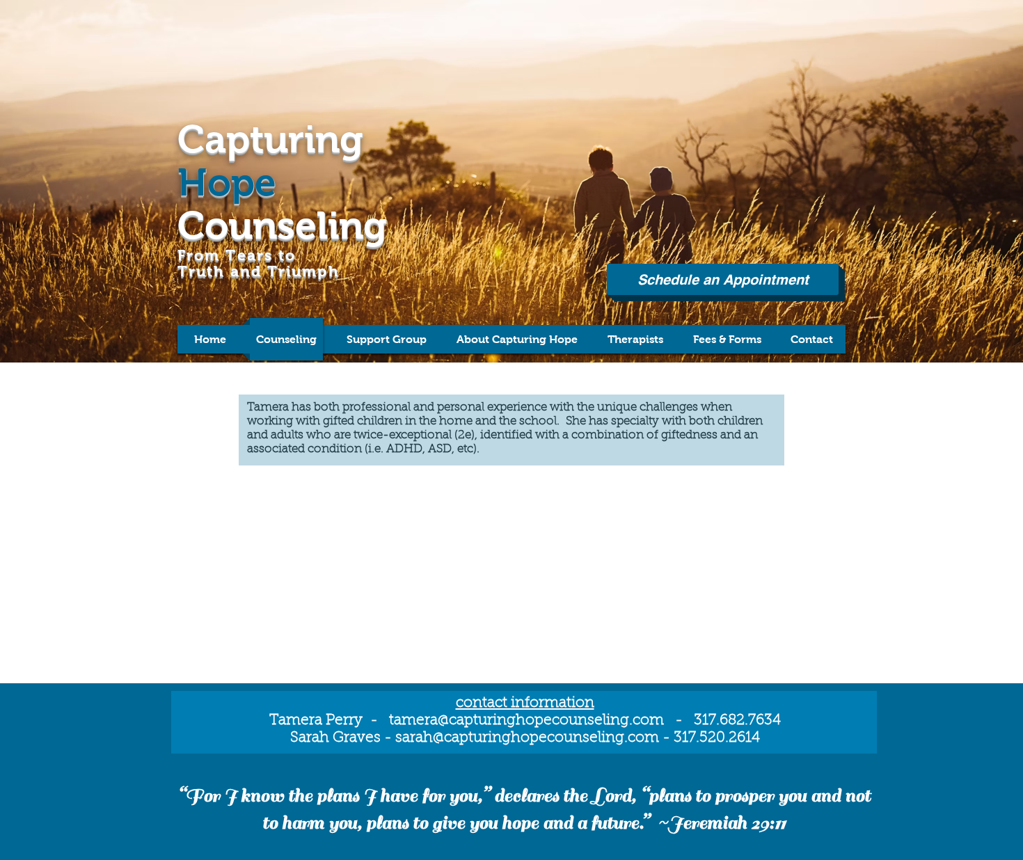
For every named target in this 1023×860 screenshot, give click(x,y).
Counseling (282, 225)
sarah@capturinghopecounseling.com (527, 738)
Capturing (270, 139)
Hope (226, 182)
